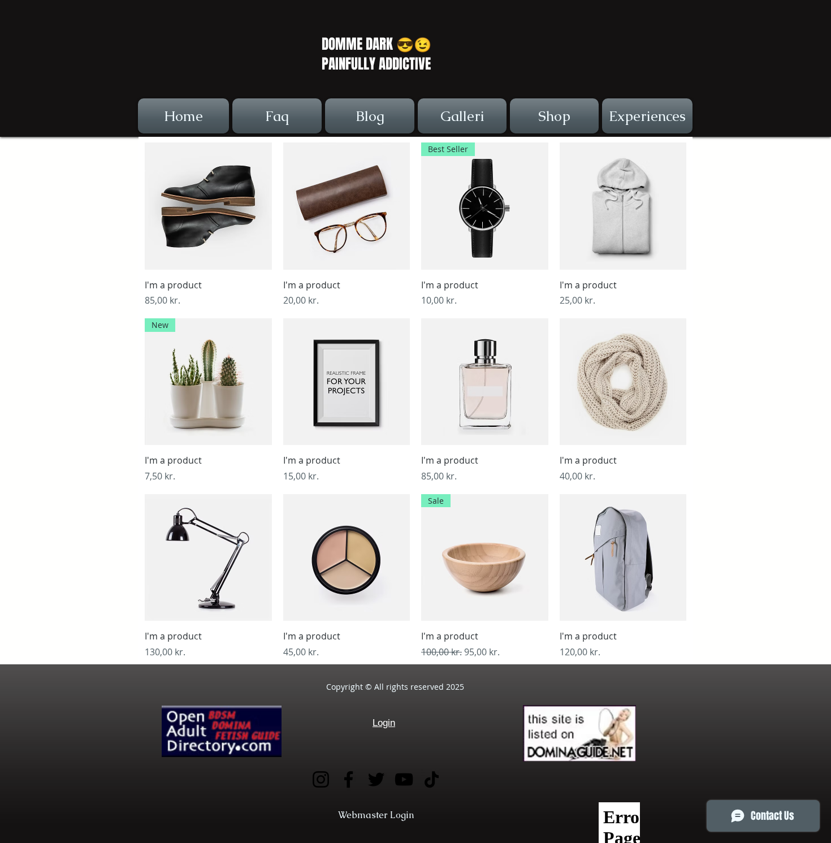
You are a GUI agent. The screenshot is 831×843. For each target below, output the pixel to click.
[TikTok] (432, 779)
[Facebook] (348, 779)
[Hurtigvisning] (208, 206)
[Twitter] (376, 779)
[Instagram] (321, 779)
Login (384, 722)
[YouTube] (404, 779)
